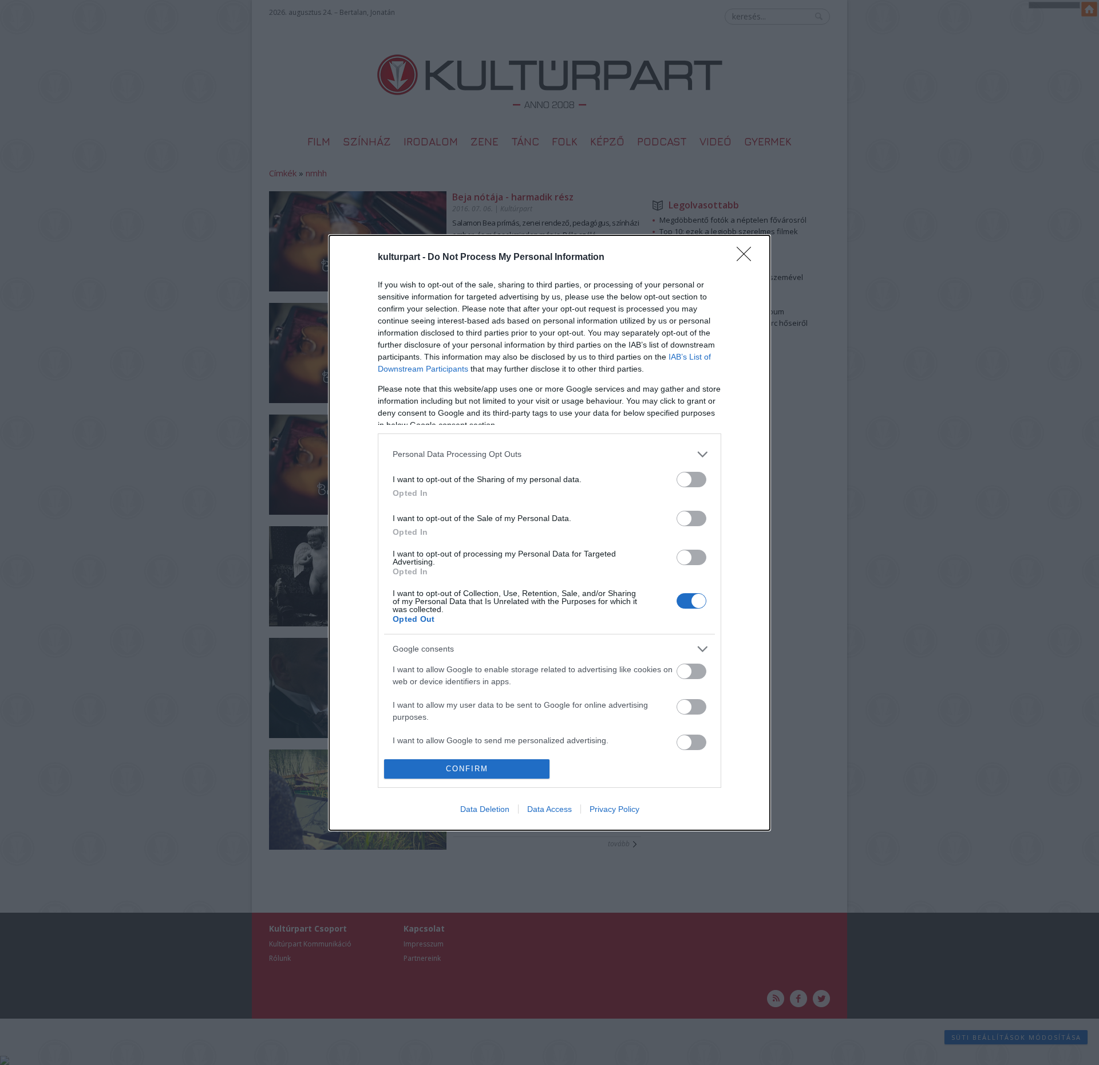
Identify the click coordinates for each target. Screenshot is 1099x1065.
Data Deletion (484, 809)
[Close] (747, 258)
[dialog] (549, 532)
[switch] (691, 479)
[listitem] (549, 454)
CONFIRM (467, 768)
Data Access (549, 809)
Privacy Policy (614, 809)
